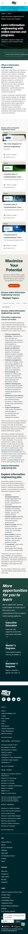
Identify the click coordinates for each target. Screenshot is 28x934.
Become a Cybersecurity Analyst (11, 818)
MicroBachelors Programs (9, 750)
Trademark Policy (7, 903)
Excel (2, 723)
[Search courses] (25, 3)
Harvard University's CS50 (9, 745)
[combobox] (14, 54)
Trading (3, 716)
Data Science (5, 726)
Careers (3, 858)
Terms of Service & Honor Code (11, 892)
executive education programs (11, 450)
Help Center (5, 877)
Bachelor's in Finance (7, 780)
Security (3, 879)
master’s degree (13, 460)
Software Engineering (7, 728)
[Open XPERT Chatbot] (23, 923)
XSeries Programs (6, 752)
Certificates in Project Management (11, 757)
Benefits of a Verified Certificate (10, 808)
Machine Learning (6, 733)
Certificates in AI (6, 755)
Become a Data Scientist (8, 821)
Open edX (4, 853)
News (3, 861)
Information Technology (8, 303)
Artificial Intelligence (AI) (8, 713)
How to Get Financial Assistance (10, 811)
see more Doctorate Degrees (9, 801)
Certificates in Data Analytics (9, 760)
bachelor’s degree (16, 456)
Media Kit (4, 882)
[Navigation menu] (2, 3)
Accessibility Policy (7, 900)
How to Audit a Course (8, 813)
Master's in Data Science (8, 793)
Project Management (7, 731)
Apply (18, 921)
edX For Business (6, 847)
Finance (18, 303)
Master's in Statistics (7, 788)
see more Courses (6, 737)
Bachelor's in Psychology (8, 778)
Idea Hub (4, 871)
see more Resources (7, 829)
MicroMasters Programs (8, 747)
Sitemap (3, 908)
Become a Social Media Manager (11, 816)
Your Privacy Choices (8, 911)
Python (3, 711)
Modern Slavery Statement (9, 906)
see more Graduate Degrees (9, 799)
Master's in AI (5, 791)
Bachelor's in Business (8, 783)
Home (3, 13)
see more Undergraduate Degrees (11, 797)
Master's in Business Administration (11, 785)
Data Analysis (5, 718)
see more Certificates (7, 766)
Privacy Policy (5, 895)
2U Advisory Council (8, 856)
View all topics (6, 306)
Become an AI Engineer (8, 826)
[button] (4, 699)
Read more (4, 44)
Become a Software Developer (10, 823)
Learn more (15, 10)
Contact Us (5, 874)
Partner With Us (6, 842)
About (3, 845)
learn (9, 13)
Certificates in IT (6, 762)
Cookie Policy (5, 897)
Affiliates (4, 850)
